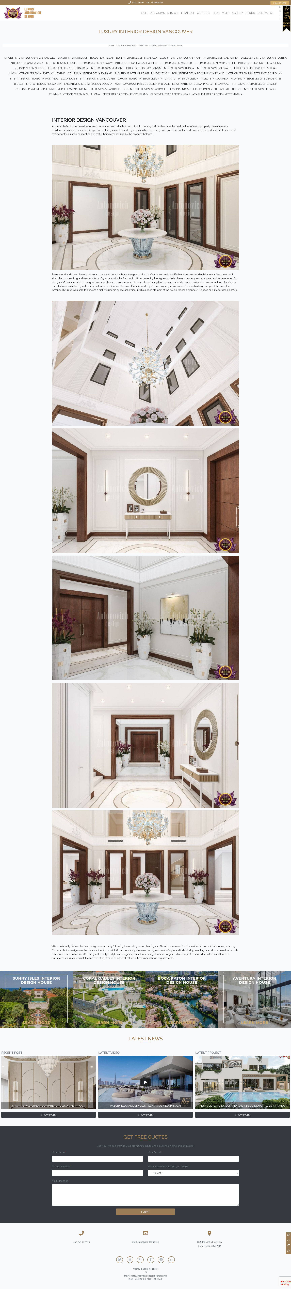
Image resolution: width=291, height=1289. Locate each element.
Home (143, 12)
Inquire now (280, 3)
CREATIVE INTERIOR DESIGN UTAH (170, 94)
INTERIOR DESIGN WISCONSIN (143, 68)
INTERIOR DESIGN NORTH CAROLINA (259, 62)
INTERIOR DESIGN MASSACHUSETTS (136, 62)
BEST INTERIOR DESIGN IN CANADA (136, 57)
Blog (216, 12)
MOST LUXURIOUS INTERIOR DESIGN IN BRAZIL (142, 83)
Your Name (59, 1152)
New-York (151, 1279)
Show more (48, 1114)
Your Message (61, 1180)
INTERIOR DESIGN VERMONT (107, 68)
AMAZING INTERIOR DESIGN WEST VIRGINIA (217, 94)
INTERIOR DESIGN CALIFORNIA (220, 57)
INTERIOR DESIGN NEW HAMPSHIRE (215, 62)
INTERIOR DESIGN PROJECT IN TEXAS (255, 68)
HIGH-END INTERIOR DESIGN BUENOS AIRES (256, 78)
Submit (145, 1211)
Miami (131, 1279)
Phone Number (61, 1166)
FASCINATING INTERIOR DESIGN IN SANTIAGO (93, 89)
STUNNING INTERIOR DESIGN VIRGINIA (90, 73)
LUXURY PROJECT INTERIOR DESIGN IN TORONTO (146, 78)
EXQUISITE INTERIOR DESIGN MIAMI (180, 57)
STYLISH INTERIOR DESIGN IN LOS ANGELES (29, 57)
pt (280, 15)
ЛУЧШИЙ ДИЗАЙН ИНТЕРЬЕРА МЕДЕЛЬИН (40, 89)
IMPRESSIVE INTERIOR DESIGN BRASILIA (254, 83)
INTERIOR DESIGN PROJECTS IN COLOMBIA (203, 78)
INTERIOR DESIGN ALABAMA (26, 62)
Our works (157, 12)
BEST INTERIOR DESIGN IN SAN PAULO (145, 89)
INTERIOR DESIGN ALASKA (179, 68)
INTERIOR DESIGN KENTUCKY (96, 62)
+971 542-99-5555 (154, 2)
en (280, 7)
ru (280, 19)
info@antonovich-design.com (145, 1241)
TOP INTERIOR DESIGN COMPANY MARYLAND (198, 73)
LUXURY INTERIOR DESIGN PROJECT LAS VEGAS (86, 57)
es (280, 11)
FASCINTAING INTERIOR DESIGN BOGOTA (88, 83)
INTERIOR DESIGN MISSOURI (176, 62)
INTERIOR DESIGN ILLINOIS (61, 62)
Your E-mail (155, 1152)
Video (226, 12)
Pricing (250, 12)
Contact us (265, 12)
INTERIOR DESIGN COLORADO (214, 68)
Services (173, 12)
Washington (140, 1279)
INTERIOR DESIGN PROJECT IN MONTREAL (34, 78)
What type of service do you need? (168, 1166)
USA (145, 1272)
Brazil (160, 1279)
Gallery (237, 12)
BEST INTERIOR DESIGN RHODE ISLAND (125, 94)
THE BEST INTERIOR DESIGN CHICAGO (254, 89)
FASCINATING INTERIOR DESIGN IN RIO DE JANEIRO (199, 89)
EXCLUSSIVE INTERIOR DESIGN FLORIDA (264, 57)
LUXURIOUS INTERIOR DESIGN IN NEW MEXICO (142, 73)
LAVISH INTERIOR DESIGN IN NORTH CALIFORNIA (37, 73)
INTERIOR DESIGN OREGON (29, 68)
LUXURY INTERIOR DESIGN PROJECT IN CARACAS (200, 83)
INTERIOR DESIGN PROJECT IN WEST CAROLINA (254, 73)
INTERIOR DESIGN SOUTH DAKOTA (68, 68)
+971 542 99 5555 (81, 1242)
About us (203, 12)
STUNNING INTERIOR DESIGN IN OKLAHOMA (74, 94)
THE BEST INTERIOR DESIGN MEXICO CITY (38, 83)
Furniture (188, 12)
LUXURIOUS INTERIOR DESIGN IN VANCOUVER (88, 78)
